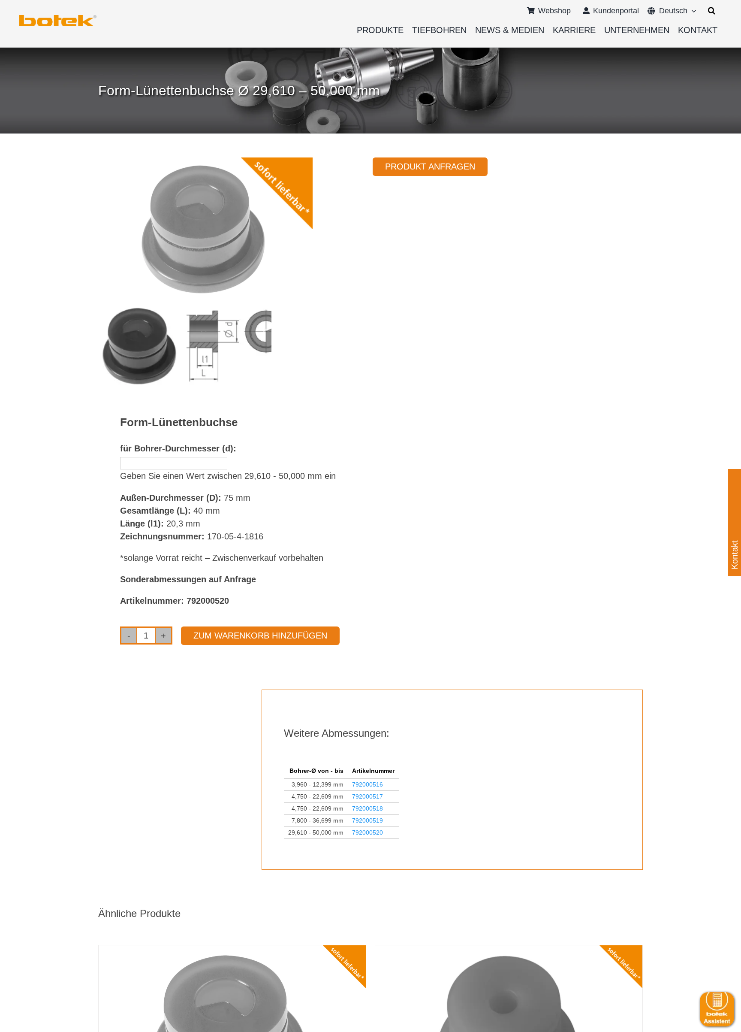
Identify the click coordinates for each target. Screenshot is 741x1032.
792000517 (367, 796)
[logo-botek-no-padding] (57, 18)
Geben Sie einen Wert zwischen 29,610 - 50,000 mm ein (228, 476)
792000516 (367, 784)
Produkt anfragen (430, 166)
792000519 (367, 820)
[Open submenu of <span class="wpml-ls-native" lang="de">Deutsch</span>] (691, 10)
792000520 (367, 832)
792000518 (367, 808)
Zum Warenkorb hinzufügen (260, 635)
